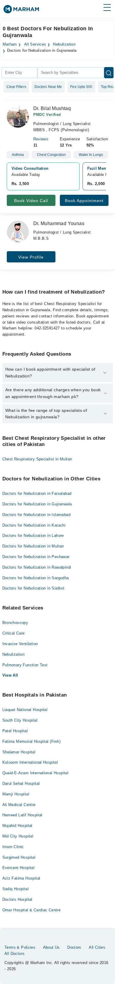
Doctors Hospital (17, 899)
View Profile (31, 257)
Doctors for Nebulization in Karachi (34, 525)
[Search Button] (109, 72)
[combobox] (19, 72)
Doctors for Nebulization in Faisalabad (37, 493)
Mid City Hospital (18, 836)
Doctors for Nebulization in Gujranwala (37, 504)
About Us (51, 947)
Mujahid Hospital (17, 825)
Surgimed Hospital (19, 857)
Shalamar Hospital (19, 752)
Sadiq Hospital (15, 889)
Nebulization (64, 44)
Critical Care (13, 633)
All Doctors (14, 953)
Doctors (74, 947)
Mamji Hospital (15, 794)
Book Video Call (31, 200)
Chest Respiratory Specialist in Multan (37, 459)
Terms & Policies (19, 947)
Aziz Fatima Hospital (21, 878)
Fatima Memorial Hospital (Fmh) (31, 741)
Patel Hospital (15, 731)
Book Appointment (84, 200)
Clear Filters (16, 87)
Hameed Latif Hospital (22, 815)
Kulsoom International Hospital (30, 762)
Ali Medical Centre (19, 804)
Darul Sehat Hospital (21, 783)
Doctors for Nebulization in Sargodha (35, 578)
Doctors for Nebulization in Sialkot (33, 588)
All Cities (97, 947)
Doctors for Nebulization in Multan (33, 546)
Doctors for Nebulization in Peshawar (36, 557)
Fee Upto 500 (81, 87)
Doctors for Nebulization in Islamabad (36, 514)
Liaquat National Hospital (25, 709)
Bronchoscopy (15, 622)
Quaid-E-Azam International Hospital (35, 773)
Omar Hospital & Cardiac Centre (31, 910)
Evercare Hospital (18, 867)
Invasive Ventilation (20, 644)
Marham (10, 44)
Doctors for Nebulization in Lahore (33, 535)
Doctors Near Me (48, 87)
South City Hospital (19, 720)
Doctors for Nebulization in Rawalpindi (36, 567)
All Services (35, 44)
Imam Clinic (13, 847)
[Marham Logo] (21, 11)
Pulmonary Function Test (25, 665)
